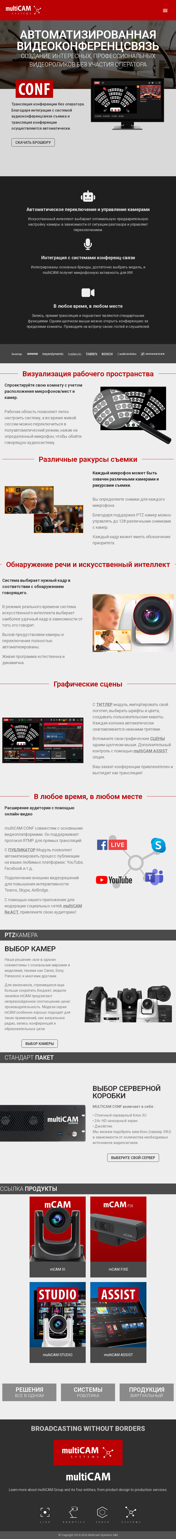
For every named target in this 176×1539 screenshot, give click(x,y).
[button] (165, 10)
